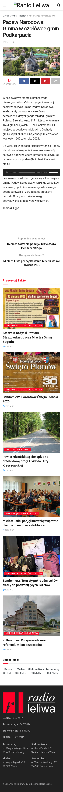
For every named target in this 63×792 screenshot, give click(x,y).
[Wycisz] (45, 172)
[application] (31, 172)
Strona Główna (10, 16)
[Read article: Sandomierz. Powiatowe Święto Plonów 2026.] (31, 372)
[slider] (54, 172)
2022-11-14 (8, 42)
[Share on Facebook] (24, 81)
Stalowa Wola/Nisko (17, 449)
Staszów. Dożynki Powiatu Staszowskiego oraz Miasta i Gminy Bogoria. (27, 337)
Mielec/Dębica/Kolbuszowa (42, 16)
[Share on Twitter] (35, 81)
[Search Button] (58, 5)
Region (22, 16)
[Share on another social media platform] (55, 81)
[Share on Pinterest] (45, 81)
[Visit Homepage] (31, 5)
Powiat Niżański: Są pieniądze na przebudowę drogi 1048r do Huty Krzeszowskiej (25, 461)
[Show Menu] (4, 5)
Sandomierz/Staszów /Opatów (23, 326)
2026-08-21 (9, 347)
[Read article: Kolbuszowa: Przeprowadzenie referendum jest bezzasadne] (31, 615)
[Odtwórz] (7, 172)
